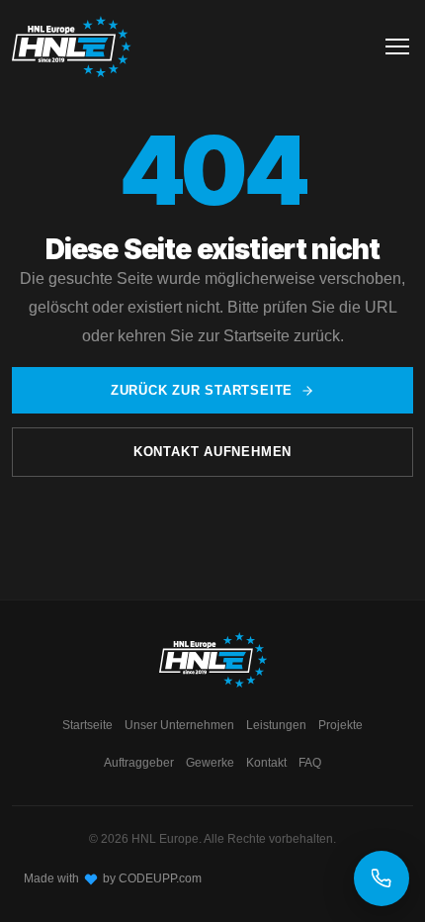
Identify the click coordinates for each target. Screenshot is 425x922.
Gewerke (210, 763)
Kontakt (266, 763)
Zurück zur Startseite (202, 390)
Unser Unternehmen (179, 725)
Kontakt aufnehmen (212, 451)
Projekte (340, 725)
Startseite (87, 725)
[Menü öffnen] (397, 46)
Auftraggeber (139, 763)
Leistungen (276, 725)
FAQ (309, 763)
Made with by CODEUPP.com (113, 878)
